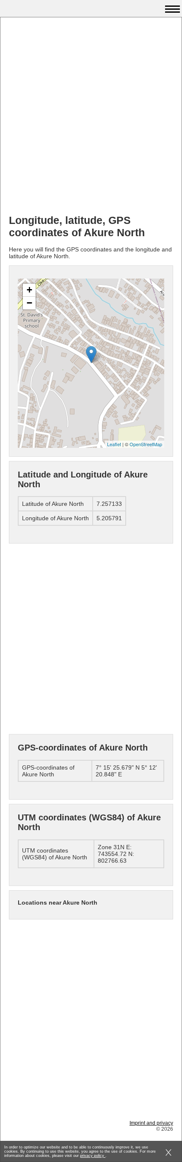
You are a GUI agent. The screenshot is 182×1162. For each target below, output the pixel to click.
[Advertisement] (91, 117)
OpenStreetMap (146, 444)
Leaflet (114, 444)
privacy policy (92, 1156)
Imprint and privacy (151, 1123)
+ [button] (29, 289)
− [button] (29, 303)
